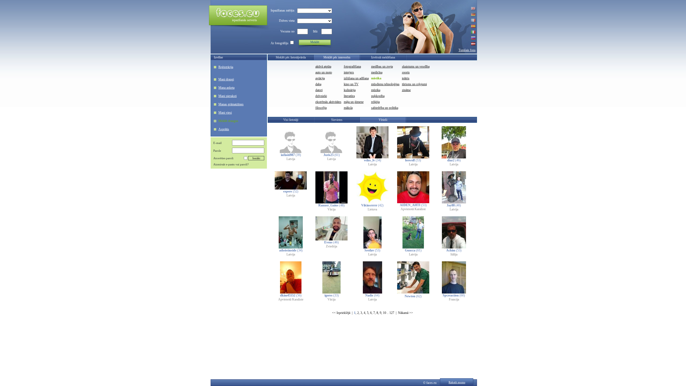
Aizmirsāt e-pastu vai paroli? (231, 164)
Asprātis (223, 129)
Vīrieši (383, 120)
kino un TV (351, 84)
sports (406, 72)
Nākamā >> (405, 313)
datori (319, 90)
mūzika (375, 90)
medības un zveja (382, 66)
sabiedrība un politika (384, 108)
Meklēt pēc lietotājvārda (291, 57)
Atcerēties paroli (223, 158)
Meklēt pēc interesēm (336, 57)
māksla (348, 108)
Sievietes (336, 120)
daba (318, 84)
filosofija (321, 108)
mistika (376, 78)
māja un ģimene (354, 102)
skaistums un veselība (416, 66)
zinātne (406, 90)
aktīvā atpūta (323, 66)
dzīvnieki (321, 96)
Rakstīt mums (457, 382)
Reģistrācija (225, 67)
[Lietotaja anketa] (291, 152)
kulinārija (350, 90)
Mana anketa (226, 88)
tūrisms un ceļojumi (414, 84)
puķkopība (378, 96)
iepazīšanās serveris (244, 20)
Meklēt (314, 42)
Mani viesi (225, 112)
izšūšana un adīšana (356, 78)
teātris (405, 78)
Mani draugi (226, 79)
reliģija (375, 102)
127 (391, 313)
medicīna (376, 72)
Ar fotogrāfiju (279, 43)
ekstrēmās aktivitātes (328, 102)
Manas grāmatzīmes (231, 104)
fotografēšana (352, 66)
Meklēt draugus (228, 121)
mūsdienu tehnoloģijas (385, 84)
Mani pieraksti (227, 96)
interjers (349, 72)
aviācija (320, 78)
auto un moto (323, 72)
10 (384, 313)
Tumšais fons (467, 50)
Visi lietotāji (290, 120)
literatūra (349, 96)
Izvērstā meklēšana (383, 57)
